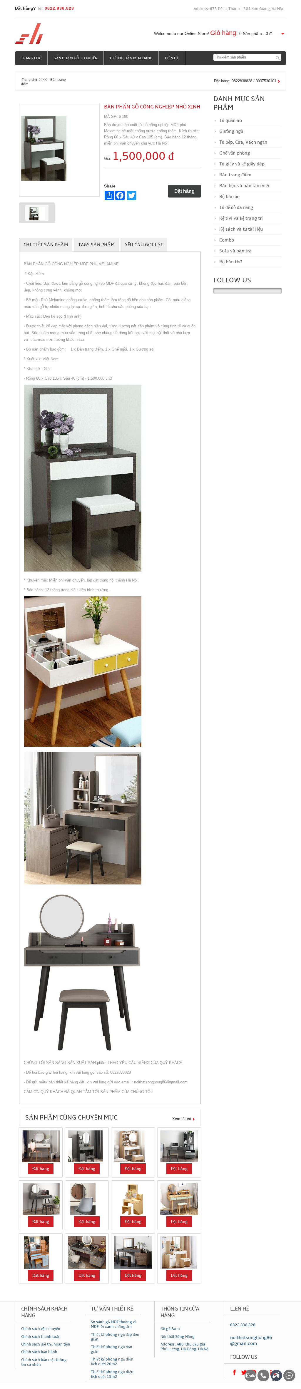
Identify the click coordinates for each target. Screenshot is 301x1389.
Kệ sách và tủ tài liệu (241, 229)
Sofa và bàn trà (235, 251)
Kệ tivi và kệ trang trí (240, 218)
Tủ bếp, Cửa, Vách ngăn (243, 142)
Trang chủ (31, 58)
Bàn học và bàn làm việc (244, 186)
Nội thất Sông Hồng (177, 1336)
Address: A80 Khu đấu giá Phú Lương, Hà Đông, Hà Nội (185, 1346)
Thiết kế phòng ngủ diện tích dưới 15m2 (112, 1374)
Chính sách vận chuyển (40, 1328)
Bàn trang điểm (235, 175)
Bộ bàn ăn (229, 197)
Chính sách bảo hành (39, 1352)
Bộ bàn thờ (230, 262)
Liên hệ (172, 58)
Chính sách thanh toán (41, 1336)
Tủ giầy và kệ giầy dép (242, 164)
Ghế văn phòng (234, 153)
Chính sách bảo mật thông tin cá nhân (44, 1362)
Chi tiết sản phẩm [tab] (46, 245)
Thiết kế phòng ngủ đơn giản (111, 1349)
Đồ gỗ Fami (170, 1328)
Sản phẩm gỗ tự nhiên (76, 58)
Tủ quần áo (230, 120)
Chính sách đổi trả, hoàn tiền (45, 1344)
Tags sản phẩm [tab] (96, 245)
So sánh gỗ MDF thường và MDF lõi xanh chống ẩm (114, 1324)
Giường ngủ (231, 131)
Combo (226, 240)
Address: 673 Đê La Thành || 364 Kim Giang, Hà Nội (238, 8)
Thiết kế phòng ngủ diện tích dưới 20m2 (112, 1361)
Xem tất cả (181, 1119)
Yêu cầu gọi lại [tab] (144, 245)
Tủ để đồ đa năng (236, 207)
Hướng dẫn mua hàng (131, 58)
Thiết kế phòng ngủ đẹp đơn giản (115, 1337)
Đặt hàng (184, 191)
